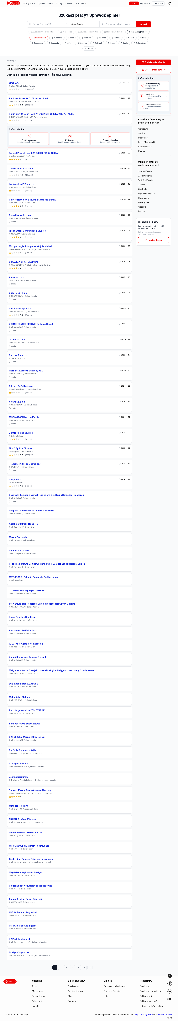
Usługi (106, 996)
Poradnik (80, 3)
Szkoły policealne (64, 3)
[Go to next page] (89, 967)
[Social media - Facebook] (169, 983)
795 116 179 (150, 229)
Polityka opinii (146, 996)
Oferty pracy (29, 3)
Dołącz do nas (38, 996)
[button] (138, 32)
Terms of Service (164, 1015)
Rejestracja (158, 3)
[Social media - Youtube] (169, 999)
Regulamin (144, 986)
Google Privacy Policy (143, 1015)
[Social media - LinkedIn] (169, 991)
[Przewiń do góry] (169, 976)
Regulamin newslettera (150, 991)
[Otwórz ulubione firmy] (169, 3)
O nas (34, 986)
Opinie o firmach (45, 3)
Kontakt (35, 1006)
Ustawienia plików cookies (151, 1006)
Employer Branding (112, 991)
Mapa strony (37, 991)
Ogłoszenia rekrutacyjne (115, 986)
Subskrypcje (37, 1001)
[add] (169, 983)
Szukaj (143, 24)
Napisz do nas (155, 240)
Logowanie (145, 3)
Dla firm (134, 3)
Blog (70, 996)
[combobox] (46, 24)
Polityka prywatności (149, 1001)
